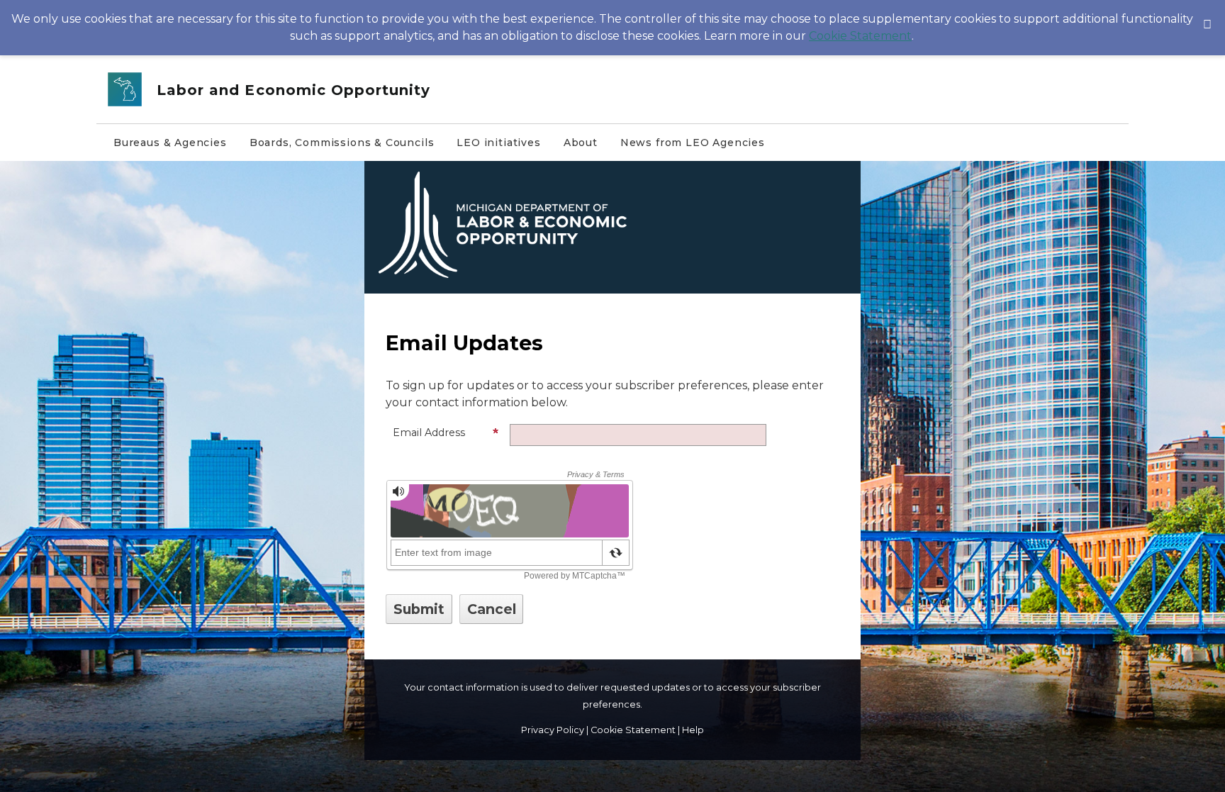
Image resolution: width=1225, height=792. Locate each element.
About (581, 142)
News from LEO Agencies (692, 142)
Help (693, 730)
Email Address (429, 432)
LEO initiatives (498, 142)
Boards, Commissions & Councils (342, 142)
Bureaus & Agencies (170, 142)
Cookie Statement (860, 36)
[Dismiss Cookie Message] (1207, 13)
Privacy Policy (552, 730)
